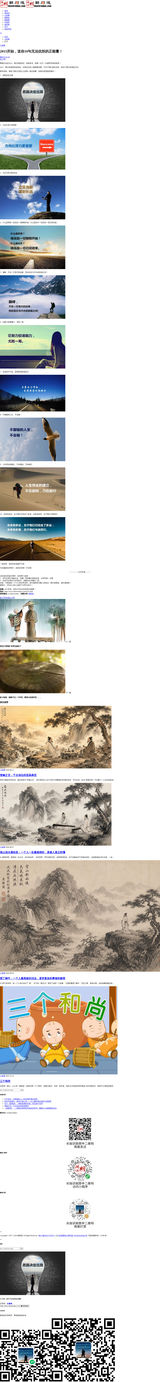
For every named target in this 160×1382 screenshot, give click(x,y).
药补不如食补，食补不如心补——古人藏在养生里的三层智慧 (27, 1101)
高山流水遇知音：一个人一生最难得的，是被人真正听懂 (32, 852)
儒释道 (7, 18)
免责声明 (7, 29)
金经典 (7, 24)
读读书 (7, 13)
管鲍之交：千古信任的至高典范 (18, 775)
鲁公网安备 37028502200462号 (75, 1235)
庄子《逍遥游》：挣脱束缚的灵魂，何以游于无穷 (23, 1104)
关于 (6, 27)
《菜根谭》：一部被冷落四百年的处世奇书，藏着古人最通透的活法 (30, 1108)
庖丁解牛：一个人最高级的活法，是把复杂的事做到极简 (32, 978)
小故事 (7, 15)
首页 (6, 11)
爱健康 (7, 20)
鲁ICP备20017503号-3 (46, 1235)
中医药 (7, 22)
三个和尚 (5, 1081)
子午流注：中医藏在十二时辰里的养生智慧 (20, 1099)
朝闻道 (31, 594)
